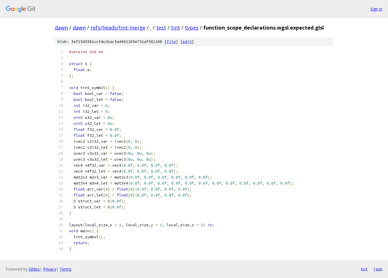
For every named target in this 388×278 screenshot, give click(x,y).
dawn (61, 27)
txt (364, 268)
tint (175, 27)
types (192, 27)
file (171, 41)
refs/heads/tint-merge (118, 27)
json (377, 268)
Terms (66, 269)
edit (187, 41)
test (161, 27)
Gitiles (34, 269)
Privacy (49, 269)
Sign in (376, 9)
